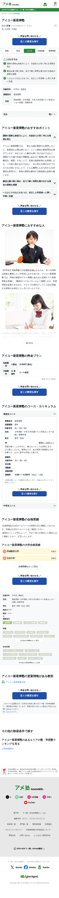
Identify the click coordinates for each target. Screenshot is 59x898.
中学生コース (9, 505)
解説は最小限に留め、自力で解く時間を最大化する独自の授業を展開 (27, 183)
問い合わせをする (10, 711)
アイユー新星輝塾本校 (15, 682)
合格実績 (41, 50)
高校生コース (9, 413)
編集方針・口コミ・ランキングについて (29, 818)
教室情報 (52, 50)
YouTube (31, 802)
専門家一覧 (24, 824)
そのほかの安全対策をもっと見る (29, 663)
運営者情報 (36, 824)
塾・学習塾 (6, 29)
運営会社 (12, 835)
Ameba (18, 867)
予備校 (14, 29)
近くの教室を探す (29, 41)
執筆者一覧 (11, 824)
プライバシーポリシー (13, 829)
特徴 (7, 50)
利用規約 (48, 824)
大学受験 (34, 797)
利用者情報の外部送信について (38, 829)
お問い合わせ (25, 835)
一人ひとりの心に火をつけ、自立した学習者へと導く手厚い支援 (27, 194)
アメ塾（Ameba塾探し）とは (34, 813)
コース (29, 50)
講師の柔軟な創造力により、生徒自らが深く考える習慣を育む (27, 137)
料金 (18, 50)
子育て (49, 797)
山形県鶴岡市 (8, 748)
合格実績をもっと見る (28, 566)
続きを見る (29, 343)
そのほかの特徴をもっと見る (29, 640)
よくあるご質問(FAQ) (42, 835)
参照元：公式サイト (46, 442)
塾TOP (4, 13)
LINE (21, 797)
